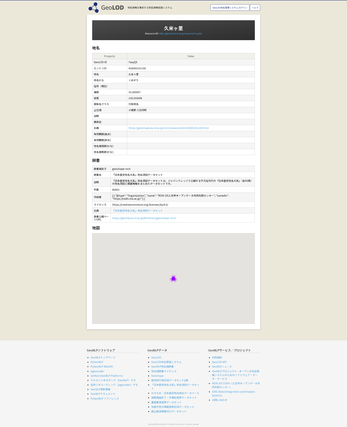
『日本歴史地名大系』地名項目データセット (137, 210)
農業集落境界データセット (166, 402)
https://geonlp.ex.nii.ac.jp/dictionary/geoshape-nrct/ (144, 218)
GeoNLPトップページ (103, 357)
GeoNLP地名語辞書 (162, 366)
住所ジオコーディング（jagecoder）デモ (114, 384)
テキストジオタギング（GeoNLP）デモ (113, 380)
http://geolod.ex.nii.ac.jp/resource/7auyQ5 (180, 33)
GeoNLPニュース (222, 366)
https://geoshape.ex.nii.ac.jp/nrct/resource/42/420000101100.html (168, 128)
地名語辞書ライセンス (164, 371)
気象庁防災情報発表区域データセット (172, 407)
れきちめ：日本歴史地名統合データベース (175, 393)
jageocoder (97, 371)
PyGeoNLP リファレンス (105, 398)
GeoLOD (156, 357)
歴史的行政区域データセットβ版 (169, 380)
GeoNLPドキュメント (103, 394)
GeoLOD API (219, 362)
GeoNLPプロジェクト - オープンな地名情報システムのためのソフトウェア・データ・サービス (235, 375)
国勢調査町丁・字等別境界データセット (174, 397)
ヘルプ (255, 7)
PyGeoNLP (97, 362)
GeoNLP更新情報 (100, 389)
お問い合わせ (219, 400)
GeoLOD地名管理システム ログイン (230, 7)
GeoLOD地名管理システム (166, 362)
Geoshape (157, 375)
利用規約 (217, 357)
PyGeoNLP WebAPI (102, 366)
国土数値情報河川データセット (169, 411)
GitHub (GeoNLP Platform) (107, 375)
